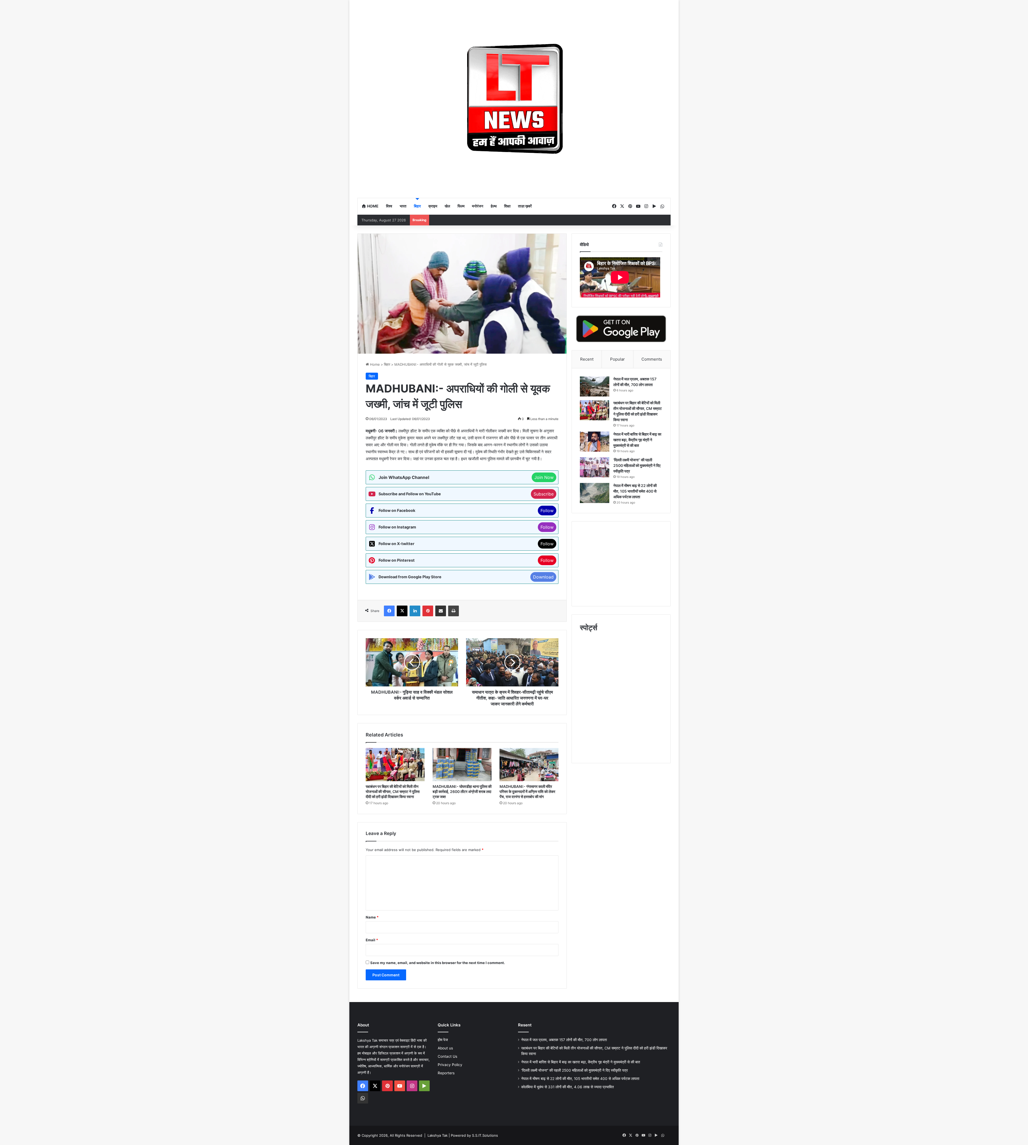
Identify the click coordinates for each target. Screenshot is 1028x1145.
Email (372, 940)
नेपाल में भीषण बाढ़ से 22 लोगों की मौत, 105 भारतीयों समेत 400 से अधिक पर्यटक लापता (635, 491)
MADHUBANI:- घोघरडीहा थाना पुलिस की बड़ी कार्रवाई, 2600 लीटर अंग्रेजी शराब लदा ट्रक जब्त (462, 791)
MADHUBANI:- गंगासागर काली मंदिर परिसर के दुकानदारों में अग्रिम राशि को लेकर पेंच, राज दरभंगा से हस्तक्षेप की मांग (527, 791)
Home (372, 206)
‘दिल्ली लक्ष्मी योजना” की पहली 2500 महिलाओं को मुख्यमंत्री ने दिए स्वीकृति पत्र (636, 465)
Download (543, 577)
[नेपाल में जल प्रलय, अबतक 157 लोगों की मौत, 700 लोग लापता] (594, 386)
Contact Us (447, 1056)
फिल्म (461, 206)
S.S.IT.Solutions (485, 1135)
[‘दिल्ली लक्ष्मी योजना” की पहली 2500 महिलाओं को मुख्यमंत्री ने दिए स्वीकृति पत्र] (594, 467)
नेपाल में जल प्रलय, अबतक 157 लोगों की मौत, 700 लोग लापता (564, 1040)
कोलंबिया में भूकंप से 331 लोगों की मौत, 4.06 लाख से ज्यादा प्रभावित (567, 1087)
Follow (547, 510)
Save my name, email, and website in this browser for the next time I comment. (437, 963)
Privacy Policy (450, 1065)
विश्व (389, 206)
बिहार (417, 206)
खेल (447, 206)
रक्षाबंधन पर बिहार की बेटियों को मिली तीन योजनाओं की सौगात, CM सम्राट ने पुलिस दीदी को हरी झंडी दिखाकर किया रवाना (392, 791)
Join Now (544, 477)
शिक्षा (507, 206)
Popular (617, 359)
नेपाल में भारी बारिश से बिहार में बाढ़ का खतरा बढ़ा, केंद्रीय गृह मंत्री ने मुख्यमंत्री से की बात (637, 440)
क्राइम (432, 206)
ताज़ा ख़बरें (525, 206)
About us (445, 1048)
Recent (587, 359)
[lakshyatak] (514, 99)
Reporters (446, 1073)
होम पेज (443, 1040)
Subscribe (544, 494)
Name (372, 917)
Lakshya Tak (438, 1135)
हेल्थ (494, 206)
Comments (651, 359)
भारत (403, 206)
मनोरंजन (477, 206)
